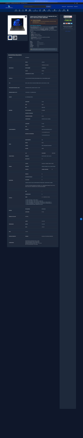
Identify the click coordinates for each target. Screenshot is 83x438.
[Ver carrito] (81, 219)
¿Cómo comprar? (67, 31)
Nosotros (76, 6)
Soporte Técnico (24, 3)
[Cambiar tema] (75, 3)
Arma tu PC (64, 6)
